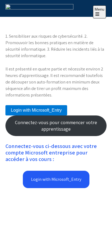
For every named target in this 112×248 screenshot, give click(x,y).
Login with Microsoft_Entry (36, 110)
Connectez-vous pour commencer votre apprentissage (56, 125)
